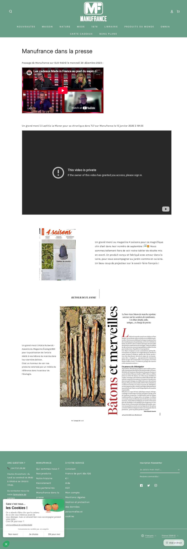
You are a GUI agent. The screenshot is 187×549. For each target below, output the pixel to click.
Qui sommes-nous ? (47, 468)
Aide (67, 483)
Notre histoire (44, 478)
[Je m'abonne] (179, 469)
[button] (10, 11)
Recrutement (43, 483)
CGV (67, 487)
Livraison (70, 468)
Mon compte (72, 492)
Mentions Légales (75, 497)
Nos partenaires (45, 487)
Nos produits (43, 473)
